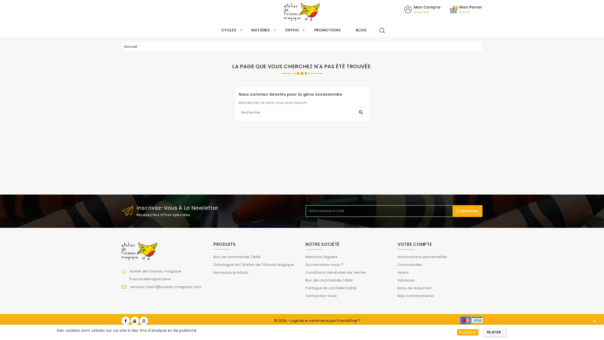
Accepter (467, 332)
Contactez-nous (321, 295)
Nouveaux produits (231, 272)
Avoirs (403, 272)
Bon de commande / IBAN (237, 257)
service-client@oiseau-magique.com (166, 287)
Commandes (410, 264)
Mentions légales (322, 257)
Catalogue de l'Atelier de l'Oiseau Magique (254, 264)
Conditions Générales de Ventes (336, 272)
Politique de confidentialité (331, 288)
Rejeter (494, 332)
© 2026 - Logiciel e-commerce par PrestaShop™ (317, 320)
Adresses (406, 280)
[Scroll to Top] (594, 321)
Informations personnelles (422, 257)
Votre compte (415, 244)
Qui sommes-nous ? (324, 264)
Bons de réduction (415, 288)
